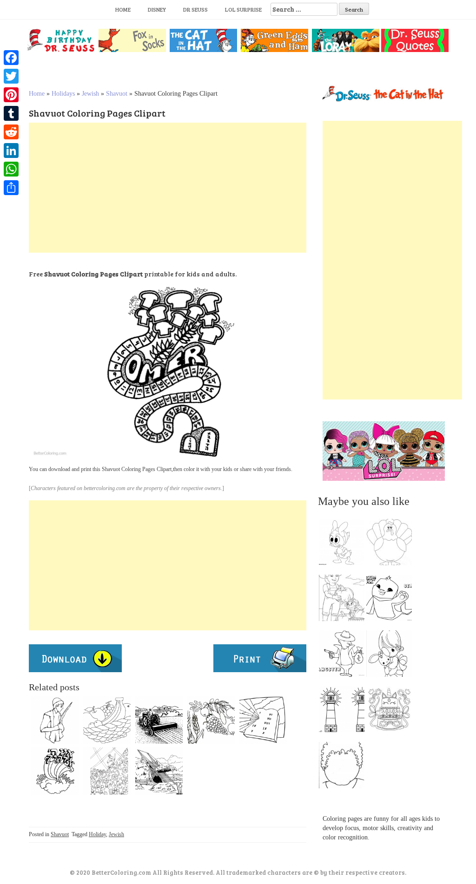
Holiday (97, 834)
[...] (344, 544)
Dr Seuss (195, 9)
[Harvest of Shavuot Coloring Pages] (159, 771)
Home (123, 9)
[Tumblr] (11, 113)
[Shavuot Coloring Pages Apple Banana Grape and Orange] (106, 720)
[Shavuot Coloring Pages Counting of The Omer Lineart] (263, 720)
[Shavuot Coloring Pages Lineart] (106, 771)
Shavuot (116, 93)
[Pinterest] (11, 94)
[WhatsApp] (11, 169)
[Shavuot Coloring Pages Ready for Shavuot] (54, 720)
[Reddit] (11, 132)
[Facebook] (11, 57)
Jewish (90, 93)
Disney (157, 9)
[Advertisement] (167, 188)
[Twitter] (11, 76)
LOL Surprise (243, 9)
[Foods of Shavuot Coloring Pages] (211, 720)
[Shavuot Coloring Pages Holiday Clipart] (54, 771)
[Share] (11, 187)
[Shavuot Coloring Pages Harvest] (159, 720)
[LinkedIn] (11, 150)
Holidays (63, 93)
